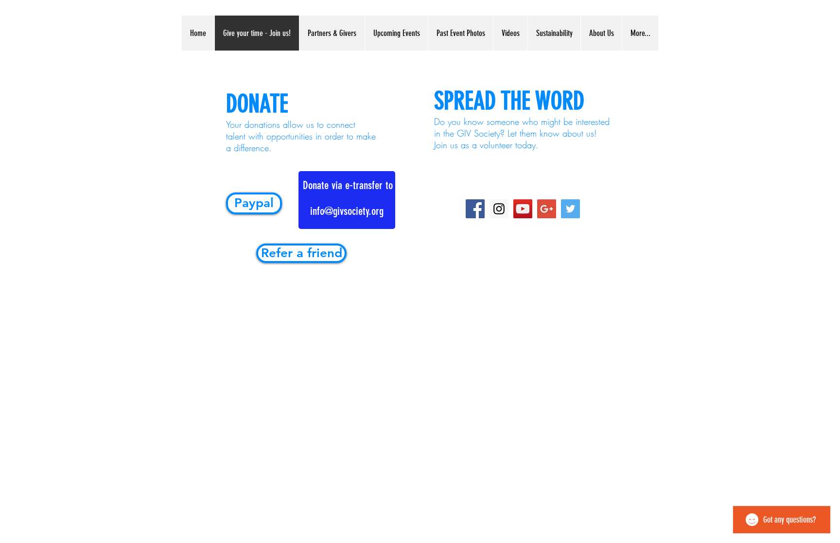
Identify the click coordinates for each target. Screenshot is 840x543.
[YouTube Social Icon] (522, 208)
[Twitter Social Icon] (570, 208)
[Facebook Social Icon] (475, 208)
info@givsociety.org (347, 211)
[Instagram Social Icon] (499, 208)
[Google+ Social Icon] (546, 208)
